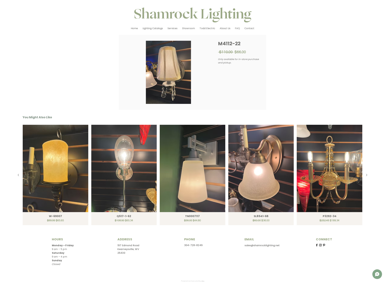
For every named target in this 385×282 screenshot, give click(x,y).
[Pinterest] (324, 245)
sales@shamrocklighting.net (262, 245)
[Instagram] (320, 245)
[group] (192, 175)
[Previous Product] (18, 175)
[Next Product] (366, 175)
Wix (202, 281)
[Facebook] (317, 245)
